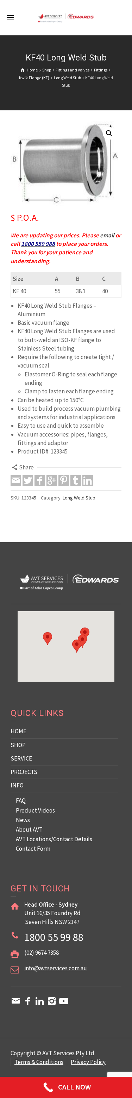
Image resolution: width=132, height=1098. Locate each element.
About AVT (29, 829)
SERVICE (21, 758)
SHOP (18, 745)
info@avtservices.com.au (55, 968)
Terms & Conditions (38, 1062)
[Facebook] (39, 480)
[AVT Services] (66, 17)
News (23, 820)
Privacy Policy (88, 1062)
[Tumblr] (75, 480)
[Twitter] (28, 480)
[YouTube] (63, 1001)
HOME (18, 731)
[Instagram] (51, 1001)
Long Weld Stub (79, 498)
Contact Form (33, 849)
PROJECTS (24, 772)
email (107, 235)
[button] (109, 133)
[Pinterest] (63, 480)
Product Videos (35, 810)
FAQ (21, 800)
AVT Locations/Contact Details (54, 839)
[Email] (16, 480)
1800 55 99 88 (53, 937)
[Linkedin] (87, 480)
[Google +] (51, 480)
